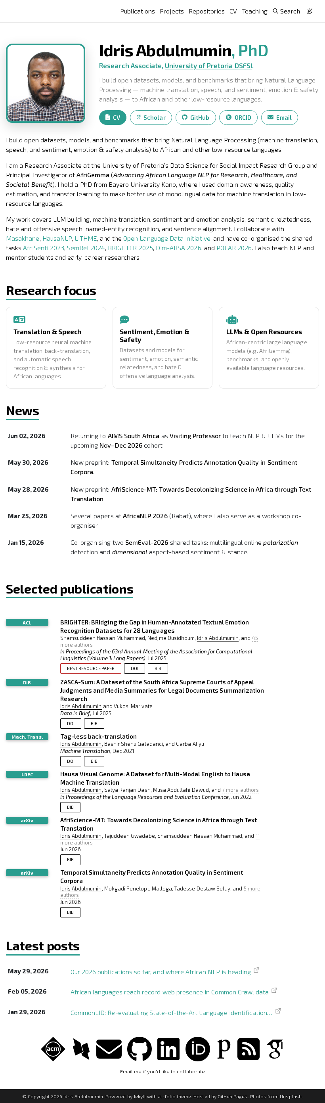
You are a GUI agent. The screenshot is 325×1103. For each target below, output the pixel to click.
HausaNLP (57, 238)
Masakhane (23, 238)
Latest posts (43, 945)
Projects (172, 11)
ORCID (243, 117)
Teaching (255, 11)
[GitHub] (139, 1048)
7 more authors (240, 790)
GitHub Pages (233, 1096)
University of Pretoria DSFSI (208, 65)
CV (233, 11)
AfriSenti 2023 (43, 247)
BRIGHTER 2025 (130, 247)
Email (283, 117)
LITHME (86, 238)
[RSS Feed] (248, 1048)
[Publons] (224, 1048)
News (22, 409)
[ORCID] (197, 1048)
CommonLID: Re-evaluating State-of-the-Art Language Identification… (172, 1012)
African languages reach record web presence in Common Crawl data (170, 992)
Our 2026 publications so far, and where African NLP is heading (161, 971)
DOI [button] (134, 668)
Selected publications (69, 588)
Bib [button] (158, 668)
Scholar (154, 117)
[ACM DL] (53, 1048)
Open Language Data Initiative (166, 238)
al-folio (166, 1096)
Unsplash (290, 1096)
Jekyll (140, 1096)
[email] (109, 1048)
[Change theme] (307, 8)
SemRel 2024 (86, 247)
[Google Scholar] (274, 1048)
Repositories (207, 11)
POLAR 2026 (234, 247)
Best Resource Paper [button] (91, 668)
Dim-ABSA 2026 (178, 247)
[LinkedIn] (168, 1048)
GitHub (199, 117)
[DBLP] (81, 1048)
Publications (137, 11)
